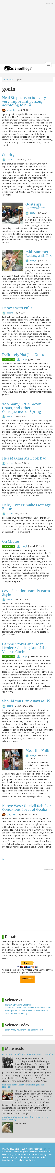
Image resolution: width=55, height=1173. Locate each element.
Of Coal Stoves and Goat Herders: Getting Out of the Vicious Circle (24, 648)
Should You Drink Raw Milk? (26, 701)
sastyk (10, 159)
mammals (8, 79)
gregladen (11, 110)
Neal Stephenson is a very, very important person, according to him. (24, 101)
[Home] (18, 69)
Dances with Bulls (17, 308)
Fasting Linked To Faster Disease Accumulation (27, 1010)
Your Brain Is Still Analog (16, 1013)
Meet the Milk (37, 750)
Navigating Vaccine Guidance (18, 1004)
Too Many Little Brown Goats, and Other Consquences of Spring (22, 408)
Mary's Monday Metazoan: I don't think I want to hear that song (25, 1118)
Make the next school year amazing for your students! (23, 1085)
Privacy (46, 1148)
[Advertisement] (27, 32)
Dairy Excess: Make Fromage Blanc (26, 507)
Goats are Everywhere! (36, 206)
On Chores (10, 541)
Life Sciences (9, 359)
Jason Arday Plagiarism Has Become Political (25, 1029)
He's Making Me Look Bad (24, 458)
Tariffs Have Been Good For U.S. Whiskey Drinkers (28, 1007)
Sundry (8, 155)
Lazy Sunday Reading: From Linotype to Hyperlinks (27, 1054)
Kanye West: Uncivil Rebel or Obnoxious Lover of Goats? (26, 808)
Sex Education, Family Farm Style (26, 593)
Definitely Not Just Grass (23, 355)
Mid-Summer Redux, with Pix (38, 254)
